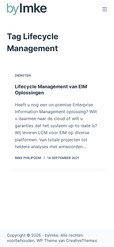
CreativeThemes (81, 240)
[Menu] (104, 9)
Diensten (23, 75)
